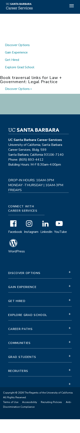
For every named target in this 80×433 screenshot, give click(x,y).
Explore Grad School (19, 67)
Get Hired (12, 60)
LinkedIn (46, 232)
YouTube (60, 232)
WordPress (16, 251)
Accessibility (29, 402)
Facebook (15, 232)
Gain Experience (16, 52)
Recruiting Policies (51, 402)
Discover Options (17, 45)
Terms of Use (10, 402)
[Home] (18, 9)
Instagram (31, 232)
